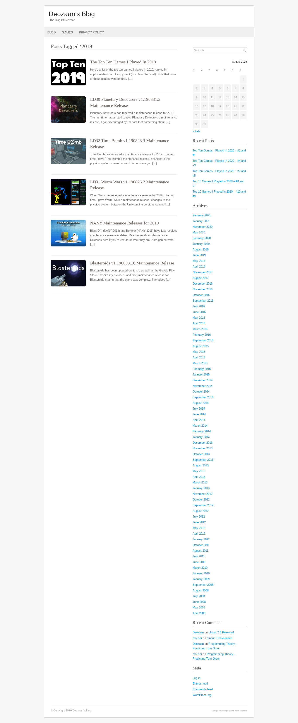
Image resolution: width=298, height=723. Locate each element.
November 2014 (202, 386)
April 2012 (199, 533)
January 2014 (201, 437)
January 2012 (201, 539)
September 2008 (203, 584)
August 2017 (201, 278)
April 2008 (199, 613)
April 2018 (199, 266)
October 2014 (201, 391)
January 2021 (201, 221)
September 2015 (203, 340)
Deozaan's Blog (72, 13)
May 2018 (199, 260)
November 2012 (202, 493)
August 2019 (201, 249)
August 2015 (201, 346)
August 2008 (201, 590)
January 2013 (201, 488)
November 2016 (202, 289)
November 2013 (202, 448)
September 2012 (203, 505)
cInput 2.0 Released (221, 632)
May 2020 (199, 232)
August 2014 (201, 403)
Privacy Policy (91, 32)
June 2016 (199, 312)
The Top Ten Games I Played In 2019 (123, 62)
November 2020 (202, 226)
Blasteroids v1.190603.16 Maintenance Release (132, 263)
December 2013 (202, 442)
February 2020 (202, 238)
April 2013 (199, 476)
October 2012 (201, 499)
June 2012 (199, 522)
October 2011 (201, 545)
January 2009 (201, 579)
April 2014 (199, 420)
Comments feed (203, 689)
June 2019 (199, 255)
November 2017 (202, 272)
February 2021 (202, 215)
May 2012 (199, 528)
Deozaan (198, 632)
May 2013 (199, 471)
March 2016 (200, 329)
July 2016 (199, 306)
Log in (196, 678)
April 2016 (199, 323)
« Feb (196, 131)
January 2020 (201, 243)
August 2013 (201, 465)
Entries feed (200, 683)
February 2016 (202, 334)
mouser (197, 638)
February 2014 (202, 431)
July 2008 (199, 596)
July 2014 (199, 408)
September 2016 (203, 300)
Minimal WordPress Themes (234, 710)
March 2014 (200, 425)
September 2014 (203, 397)
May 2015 (199, 351)
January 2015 (201, 374)
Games (67, 32)
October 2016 (201, 295)
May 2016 (199, 317)
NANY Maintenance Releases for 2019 (124, 223)
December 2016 (202, 283)
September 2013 (203, 459)
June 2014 (199, 414)
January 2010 (201, 573)
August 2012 (201, 511)
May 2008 (199, 607)
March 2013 (200, 482)
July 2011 (199, 556)
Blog (51, 32)
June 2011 (199, 562)
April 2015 (199, 357)
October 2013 (201, 454)
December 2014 (202, 380)
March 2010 (200, 567)
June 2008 (199, 601)
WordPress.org (202, 695)
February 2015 (202, 368)
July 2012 (199, 516)
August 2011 (200, 550)
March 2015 (200, 363)
